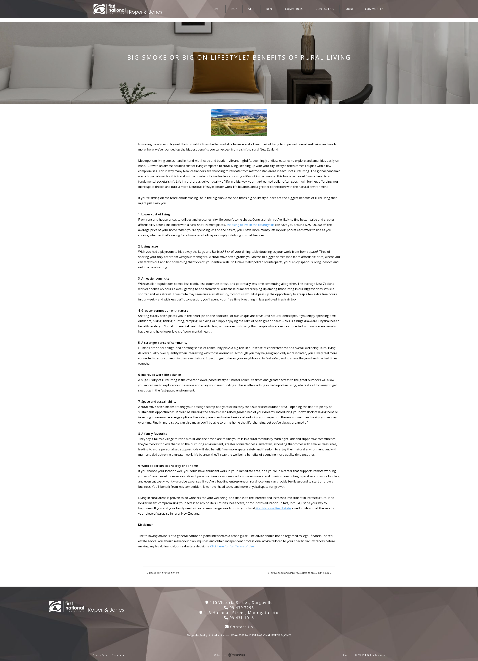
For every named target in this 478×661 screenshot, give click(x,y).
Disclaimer (118, 655)
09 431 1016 (241, 617)
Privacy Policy (100, 655)
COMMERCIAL (294, 9)
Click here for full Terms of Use (232, 546)
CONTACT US (325, 9)
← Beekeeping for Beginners (162, 572)
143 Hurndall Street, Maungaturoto (241, 612)
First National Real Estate (273, 508)
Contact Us (241, 626)
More (349, 9)
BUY (234, 9)
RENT (270, 9)
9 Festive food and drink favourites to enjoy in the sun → (300, 572)
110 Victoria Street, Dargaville (241, 602)
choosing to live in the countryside (250, 225)
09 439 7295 (241, 607)
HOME (216, 9)
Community (374, 9)
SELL (251, 9)
